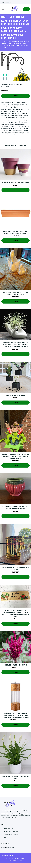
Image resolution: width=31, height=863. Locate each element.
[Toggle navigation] (3, 9)
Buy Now (15, 95)
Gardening (11, 84)
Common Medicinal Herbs (11, 834)
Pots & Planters (18, 84)
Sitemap (20, 860)
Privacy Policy (12, 860)
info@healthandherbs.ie (6, 2)
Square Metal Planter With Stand (15, 395)
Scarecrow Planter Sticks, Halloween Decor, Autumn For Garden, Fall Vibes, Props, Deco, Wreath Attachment (15, 456)
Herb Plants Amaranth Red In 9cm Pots (15, 665)
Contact (11, 858)
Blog (5, 837)
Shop (26, 9)
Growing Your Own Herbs (11, 831)
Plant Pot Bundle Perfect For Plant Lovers (15, 183)
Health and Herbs (8, 828)
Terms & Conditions (20, 858)
